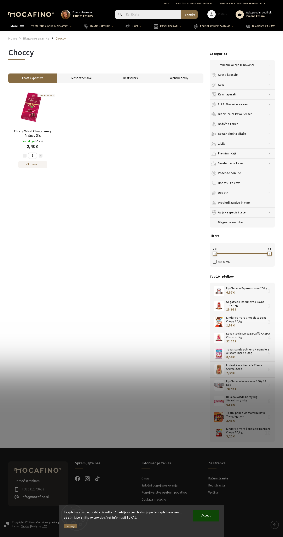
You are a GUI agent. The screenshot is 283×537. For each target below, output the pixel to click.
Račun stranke (218, 478)
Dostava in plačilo (154, 499)
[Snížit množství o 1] (25, 156)
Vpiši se (213, 492)
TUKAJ (131, 517)
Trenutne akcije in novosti (236, 65)
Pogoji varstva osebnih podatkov (242, 3)
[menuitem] (54, 26)
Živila (222, 143)
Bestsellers (130, 78)
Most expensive (81, 78)
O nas (165, 3)
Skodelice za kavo (230, 163)
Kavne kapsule (228, 74)
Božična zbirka (228, 124)
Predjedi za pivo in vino (234, 202)
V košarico (33, 164)
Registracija (216, 485)
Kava (221, 84)
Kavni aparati (227, 94)
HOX (44, 526)
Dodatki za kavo (229, 183)
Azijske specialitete (232, 212)
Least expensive (32, 78)
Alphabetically (179, 78)
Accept (206, 515)
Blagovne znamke (36, 38)
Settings (70, 526)
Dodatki (223, 192)
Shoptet (25, 526)
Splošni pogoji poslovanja (194, 3)
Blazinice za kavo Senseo (235, 114)
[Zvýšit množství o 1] (40, 156)
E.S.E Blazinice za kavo (233, 104)
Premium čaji (227, 153)
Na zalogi (224, 262)
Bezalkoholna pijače (232, 133)
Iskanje (189, 14)
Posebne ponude (229, 173)
